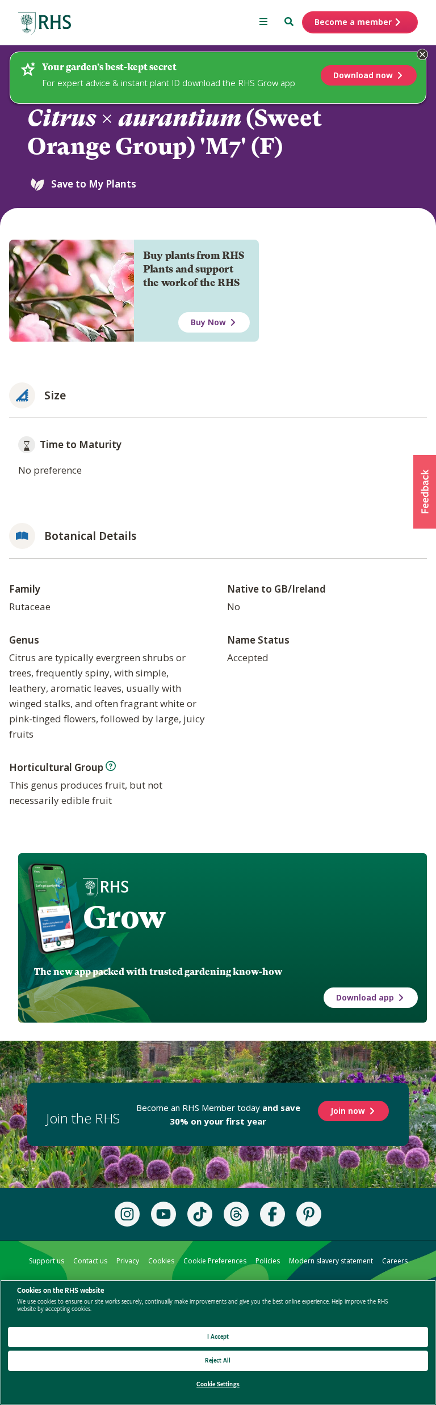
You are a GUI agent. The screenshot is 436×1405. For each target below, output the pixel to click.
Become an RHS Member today (218, 1114)
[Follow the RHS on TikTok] (199, 1214)
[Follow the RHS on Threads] (236, 1214)
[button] (424, 492)
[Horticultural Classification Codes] (111, 766)
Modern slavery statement (331, 1261)
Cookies (161, 1261)
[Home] (45, 23)
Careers (395, 1261)
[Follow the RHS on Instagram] (127, 1214)
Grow (124, 917)
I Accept (218, 1336)
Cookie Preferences (214, 1261)
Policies (267, 1261)
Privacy (127, 1261)
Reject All (217, 1360)
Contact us (90, 1261)
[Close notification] (422, 54)
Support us (46, 1261)
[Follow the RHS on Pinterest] (308, 1214)
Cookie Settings (218, 1384)
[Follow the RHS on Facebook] (272, 1214)
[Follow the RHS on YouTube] (163, 1214)
